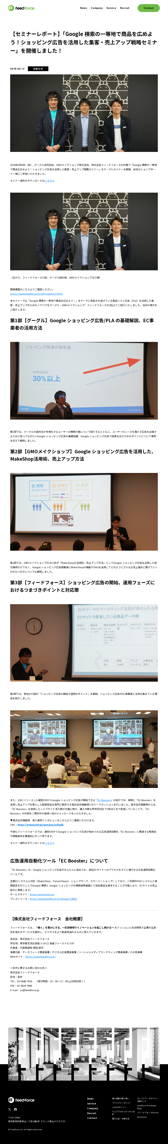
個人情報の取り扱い (120, 1098)
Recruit (124, 8)
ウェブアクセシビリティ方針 (123, 1113)
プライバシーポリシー (121, 1102)
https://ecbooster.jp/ (42, 894)
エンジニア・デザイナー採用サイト (147, 1099)
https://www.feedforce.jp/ (40, 956)
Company (97, 8)
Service (111, 8)
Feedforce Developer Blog (146, 1107)
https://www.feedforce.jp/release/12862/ (53, 898)
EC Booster (104, 800)
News (83, 8)
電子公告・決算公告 (120, 1118)
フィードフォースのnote (147, 1112)
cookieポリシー (119, 1107)
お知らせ (38, 68)
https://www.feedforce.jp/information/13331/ (36, 293)
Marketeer (142, 1117)
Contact (92, 1118)
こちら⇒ (49, 180)
